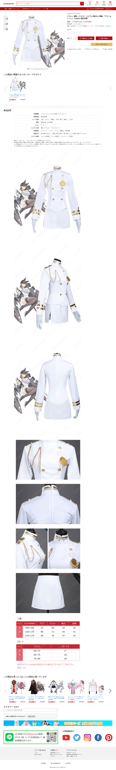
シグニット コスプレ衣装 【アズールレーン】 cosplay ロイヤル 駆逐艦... (76, 698)
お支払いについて (71, 752)
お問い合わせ (37, 754)
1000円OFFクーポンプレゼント (31, 8)
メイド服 (45, 8)
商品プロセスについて (56, 754)
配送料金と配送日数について (74, 754)
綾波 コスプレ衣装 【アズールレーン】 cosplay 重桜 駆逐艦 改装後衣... (56, 698)
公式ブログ (63, 767)
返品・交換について (72, 756)
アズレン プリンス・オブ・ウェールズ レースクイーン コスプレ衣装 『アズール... (95, 698)
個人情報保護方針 (56, 763)
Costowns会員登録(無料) (97, 8)
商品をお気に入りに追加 (74, 49)
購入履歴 (110, 3)
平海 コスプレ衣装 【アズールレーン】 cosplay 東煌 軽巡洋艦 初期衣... (17, 698)
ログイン (108, 8)
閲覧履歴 (104, 3)
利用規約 (43, 763)
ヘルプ (36, 752)
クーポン (52, 756)
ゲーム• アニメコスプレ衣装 (10, 11)
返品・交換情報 (107, 49)
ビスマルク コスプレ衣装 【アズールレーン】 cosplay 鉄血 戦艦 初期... (37, 698)
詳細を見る (108, 26)
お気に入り (97, 3)
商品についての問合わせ (92, 49)
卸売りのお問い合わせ (102, 44)
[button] (6, 14)
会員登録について (55, 752)
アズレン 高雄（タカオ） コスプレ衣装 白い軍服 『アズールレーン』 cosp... (17, 96)
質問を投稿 (31, 716)
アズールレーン (24, 11)
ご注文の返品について (78, 24)
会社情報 (67, 763)
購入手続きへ (104, 38)
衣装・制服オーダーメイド (12, 8)
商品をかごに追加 (86, 38)
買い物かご (90, 3)
